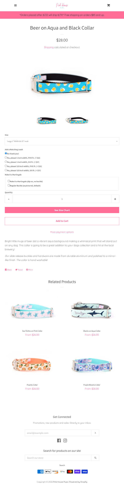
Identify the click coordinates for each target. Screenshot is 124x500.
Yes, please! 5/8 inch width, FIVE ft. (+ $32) (24, 166)
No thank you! (13, 153)
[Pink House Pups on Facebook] (59, 441)
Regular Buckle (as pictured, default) (25, 185)
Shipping (49, 47)
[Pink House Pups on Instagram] (65, 441)
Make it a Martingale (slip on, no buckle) (26, 181)
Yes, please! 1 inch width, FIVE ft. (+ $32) (23, 158)
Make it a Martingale (13, 174)
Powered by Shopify (78, 482)
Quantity (8, 192)
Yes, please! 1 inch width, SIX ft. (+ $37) (23, 162)
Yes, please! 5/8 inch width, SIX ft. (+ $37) (24, 170)
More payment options (62, 232)
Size (6, 135)
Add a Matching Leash (14, 149)
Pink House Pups (60, 482)
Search (62, 465)
